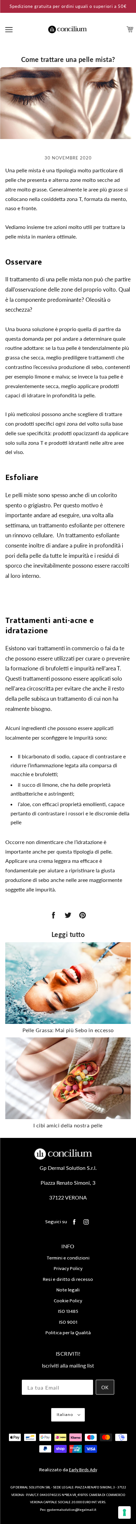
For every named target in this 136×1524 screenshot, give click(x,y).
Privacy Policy (68, 1268)
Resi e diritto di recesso (68, 1279)
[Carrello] (131, 29)
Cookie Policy (68, 1301)
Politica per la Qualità (68, 1333)
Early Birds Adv (83, 1470)
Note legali (68, 1290)
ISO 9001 (68, 1322)
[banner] (67, 29)
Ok (105, 1387)
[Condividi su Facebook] (53, 915)
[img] (74, 1222)
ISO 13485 (68, 1311)
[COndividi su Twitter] (68, 915)
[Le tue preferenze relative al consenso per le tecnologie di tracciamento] (124, 1512)
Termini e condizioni (68, 1258)
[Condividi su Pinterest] (82, 915)
